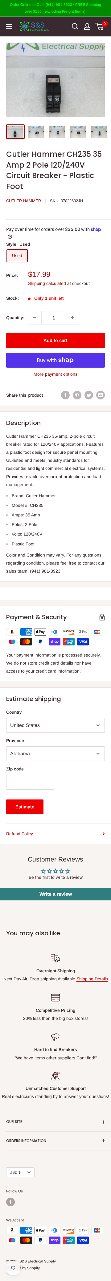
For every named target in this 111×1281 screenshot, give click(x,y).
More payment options (55, 374)
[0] (100, 26)
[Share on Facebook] (65, 395)
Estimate (24, 806)
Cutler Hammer (23, 200)
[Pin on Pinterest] (77, 395)
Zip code (15, 768)
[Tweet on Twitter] (88, 395)
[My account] (87, 26)
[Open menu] (9, 26)
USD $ (15, 1172)
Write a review (55, 894)
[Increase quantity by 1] (72, 317)
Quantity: (15, 317)
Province (15, 740)
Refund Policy (19, 833)
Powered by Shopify (23, 1268)
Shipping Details (92, 978)
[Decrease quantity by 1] (34, 317)
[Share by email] (100, 395)
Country (14, 712)
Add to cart (55, 340)
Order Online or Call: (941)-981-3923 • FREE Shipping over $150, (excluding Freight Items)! (55, 8)
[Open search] (75, 26)
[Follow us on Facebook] (10, 1202)
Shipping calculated (47, 283)
